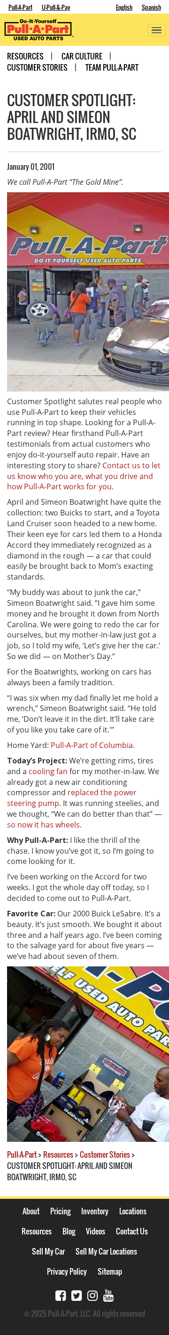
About (31, 1211)
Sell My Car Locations (106, 1251)
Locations (132, 1211)
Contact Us (132, 1231)
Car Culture (81, 56)
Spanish (151, 7)
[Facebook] (60, 1294)
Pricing (60, 1211)
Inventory (94, 1211)
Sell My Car (48, 1251)
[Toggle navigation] (157, 30)
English (124, 7)
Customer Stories (37, 67)
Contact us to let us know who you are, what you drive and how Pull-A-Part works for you (84, 476)
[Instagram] (92, 1294)
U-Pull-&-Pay (56, 7)
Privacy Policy (67, 1271)
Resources (25, 56)
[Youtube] (108, 1294)
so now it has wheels (43, 825)
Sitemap (110, 1271)
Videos (95, 1231)
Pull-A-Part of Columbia (92, 745)
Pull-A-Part (20, 7)
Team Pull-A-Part (111, 67)
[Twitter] (76, 1294)
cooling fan (48, 771)
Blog (68, 1231)
